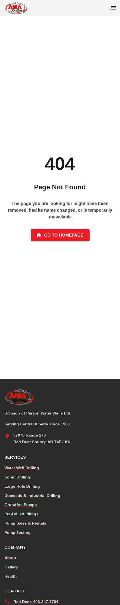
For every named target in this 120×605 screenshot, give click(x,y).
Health (10, 576)
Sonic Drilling (17, 477)
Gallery (11, 567)
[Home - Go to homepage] (16, 8)
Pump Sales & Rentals (25, 523)
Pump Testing (17, 532)
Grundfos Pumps (20, 504)
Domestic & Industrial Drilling (32, 495)
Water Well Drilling (21, 468)
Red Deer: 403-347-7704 (35, 601)
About (10, 558)
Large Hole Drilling (22, 486)
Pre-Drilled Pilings (21, 514)
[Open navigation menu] (113, 7)
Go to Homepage (63, 235)
